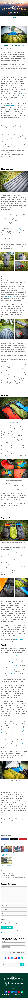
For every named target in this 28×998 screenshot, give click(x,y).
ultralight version (21, 229)
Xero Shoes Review (8, 875)
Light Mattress (15, 662)
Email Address (5, 941)
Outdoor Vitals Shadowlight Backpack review (6, 865)
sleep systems (10, 105)
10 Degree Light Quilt (11, 656)
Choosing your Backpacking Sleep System (5, 854)
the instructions (10, 296)
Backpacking (7, 873)
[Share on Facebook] (5, 839)
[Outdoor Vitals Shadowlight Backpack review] (6, 860)
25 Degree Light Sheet (11, 670)
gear (12, 873)
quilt (10, 549)
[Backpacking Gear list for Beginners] (18, 849)
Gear (4, 871)
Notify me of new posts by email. (11, 923)
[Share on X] (14, 839)
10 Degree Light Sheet (11, 658)
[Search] (22, 964)
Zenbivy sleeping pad (10, 213)
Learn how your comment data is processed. (14, 933)
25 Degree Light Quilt (11, 666)
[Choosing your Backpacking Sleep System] (6, 849)
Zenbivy (23, 93)
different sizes (19, 639)
